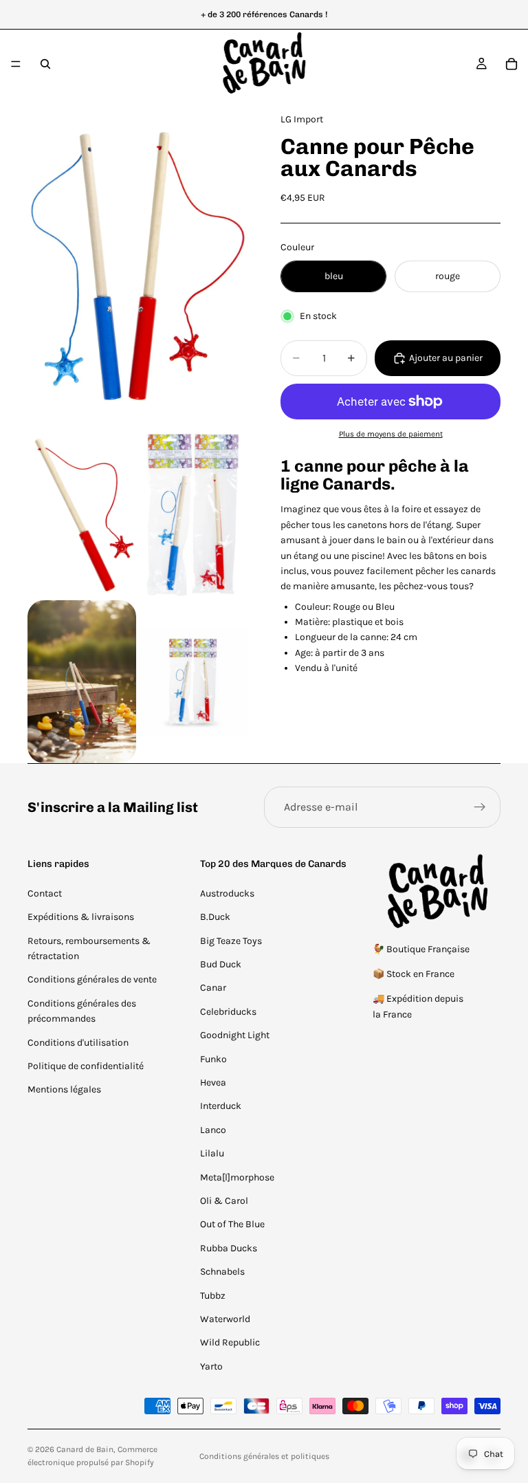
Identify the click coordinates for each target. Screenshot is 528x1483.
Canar (213, 987)
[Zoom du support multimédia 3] (193, 515)
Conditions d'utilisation (78, 1042)
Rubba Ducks (228, 1248)
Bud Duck (220, 964)
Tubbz (213, 1295)
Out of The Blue (232, 1224)
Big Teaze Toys (231, 941)
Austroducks (227, 893)
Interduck (220, 1106)
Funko (213, 1059)
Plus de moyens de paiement (391, 434)
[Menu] (16, 64)
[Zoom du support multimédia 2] (82, 515)
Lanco (213, 1130)
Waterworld (225, 1319)
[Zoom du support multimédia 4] (82, 681)
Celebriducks (228, 1012)
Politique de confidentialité (86, 1066)
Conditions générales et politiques (264, 1456)
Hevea (213, 1082)
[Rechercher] (45, 64)
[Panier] (511, 64)
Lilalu (212, 1153)
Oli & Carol (224, 1201)
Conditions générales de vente (92, 979)
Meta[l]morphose (237, 1177)
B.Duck (215, 917)
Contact (45, 893)
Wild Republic (230, 1342)
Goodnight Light (235, 1035)
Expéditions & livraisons (81, 917)
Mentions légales (64, 1089)
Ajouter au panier (446, 358)
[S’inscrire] (479, 807)
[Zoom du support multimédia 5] (193, 681)
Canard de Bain (84, 1449)
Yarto (211, 1366)
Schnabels (222, 1271)
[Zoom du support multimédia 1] (138, 264)
